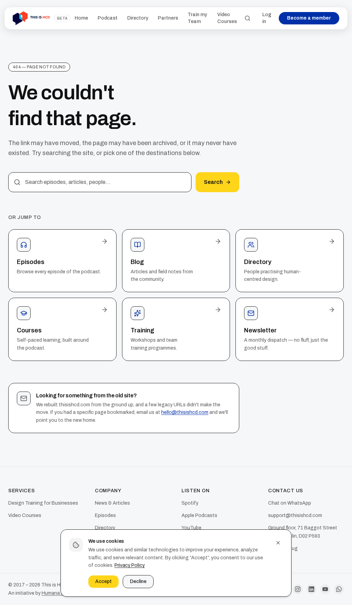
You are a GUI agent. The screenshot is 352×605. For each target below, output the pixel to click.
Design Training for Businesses (43, 503)
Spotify (190, 503)
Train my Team (197, 18)
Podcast (108, 18)
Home (81, 18)
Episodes (105, 515)
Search (213, 182)
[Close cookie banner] (278, 543)
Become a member (309, 18)
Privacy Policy (129, 565)
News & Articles (112, 503)
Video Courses (227, 18)
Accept (103, 581)
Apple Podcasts (199, 515)
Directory (137, 18)
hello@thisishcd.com (184, 412)
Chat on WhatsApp (289, 503)
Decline (138, 581)
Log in (266, 18)
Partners (168, 18)
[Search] (247, 18)
